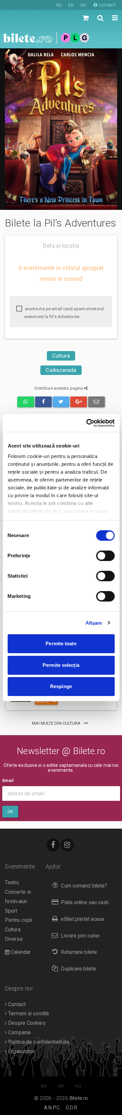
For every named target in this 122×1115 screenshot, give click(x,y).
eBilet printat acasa (82, 919)
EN (71, 5)
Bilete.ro (78, 1098)
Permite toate (61, 643)
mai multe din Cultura (56, 723)
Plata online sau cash (85, 902)
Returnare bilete (79, 952)
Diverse (14, 939)
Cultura (61, 355)
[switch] (105, 555)
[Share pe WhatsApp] (25, 402)
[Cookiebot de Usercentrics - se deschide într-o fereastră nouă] (87, 423)
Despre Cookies (26, 1023)
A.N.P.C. (52, 1108)
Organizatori (21, 1052)
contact (106, 5)
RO (59, 5)
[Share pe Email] (96, 402)
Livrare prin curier (80, 936)
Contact (16, 1004)
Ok (10, 811)
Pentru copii (18, 920)
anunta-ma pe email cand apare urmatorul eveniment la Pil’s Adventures (64, 312)
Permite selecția (61, 665)
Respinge (61, 686)
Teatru (12, 883)
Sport (11, 911)
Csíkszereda (61, 370)
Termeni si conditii (28, 1014)
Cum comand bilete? (84, 886)
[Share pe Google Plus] (78, 402)
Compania (19, 1033)
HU (83, 5)
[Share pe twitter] (61, 402)
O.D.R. (72, 1108)
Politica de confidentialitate (38, 1042)
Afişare (94, 623)
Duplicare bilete (78, 969)
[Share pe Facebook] (43, 402)
